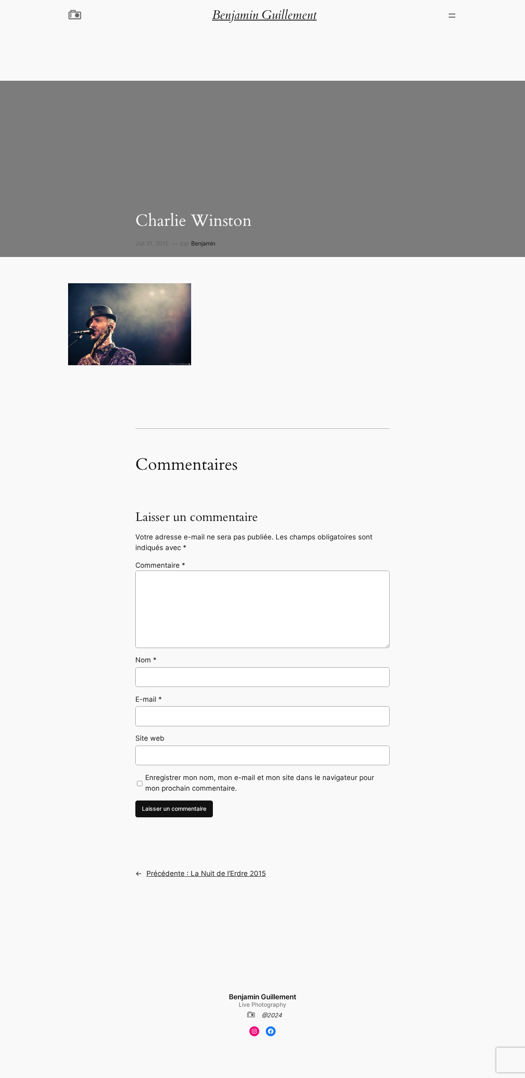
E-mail (148, 699)
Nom (146, 660)
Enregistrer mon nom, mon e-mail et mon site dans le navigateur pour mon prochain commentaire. (259, 782)
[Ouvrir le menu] (452, 15)
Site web (149, 738)
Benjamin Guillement (262, 997)
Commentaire (160, 565)
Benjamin (203, 243)
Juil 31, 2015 (152, 243)
